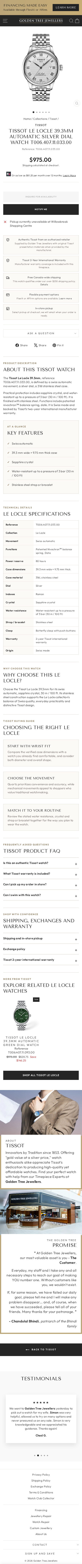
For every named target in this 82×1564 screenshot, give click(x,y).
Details (44, 284)
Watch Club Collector (41, 1498)
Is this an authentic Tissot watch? (25, 863)
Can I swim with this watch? (22, 895)
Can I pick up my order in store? (25, 884)
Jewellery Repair (41, 1516)
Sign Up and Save (40, 1553)
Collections (40, 118)
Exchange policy (14, 949)
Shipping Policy (41, 1480)
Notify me (41, 209)
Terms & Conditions (41, 1492)
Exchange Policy (41, 1486)
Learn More (69, 175)
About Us (41, 1534)
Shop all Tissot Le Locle (41, 1075)
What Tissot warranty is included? (26, 873)
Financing (41, 1510)
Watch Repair (41, 1522)
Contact (40, 1544)
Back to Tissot (44, 1349)
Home (27, 118)
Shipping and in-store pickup (23, 938)
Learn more (65, 298)
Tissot (53, 118)
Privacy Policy (41, 1474)
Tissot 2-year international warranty (28, 960)
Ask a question (40, 333)
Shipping (27, 165)
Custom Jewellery (41, 1528)
